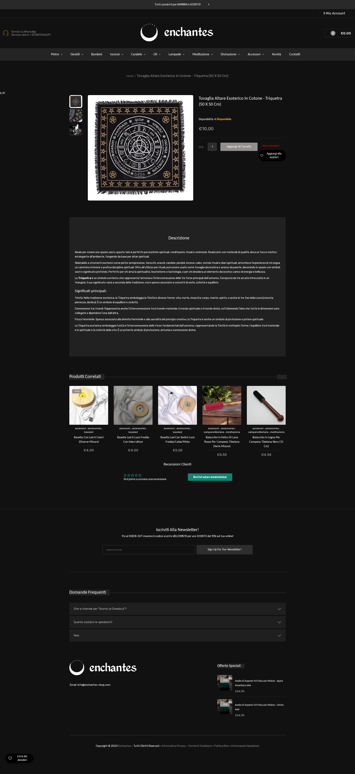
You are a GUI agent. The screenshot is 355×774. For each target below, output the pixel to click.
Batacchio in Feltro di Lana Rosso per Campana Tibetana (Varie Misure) (221, 442)
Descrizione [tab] (178, 238)
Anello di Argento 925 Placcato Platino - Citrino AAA (259, 707)
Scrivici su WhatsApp (23, 32)
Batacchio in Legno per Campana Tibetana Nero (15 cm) (266, 442)
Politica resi (221, 746)
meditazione (233, 432)
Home (130, 76)
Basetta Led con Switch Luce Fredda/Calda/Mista (177, 439)
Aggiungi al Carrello (239, 146)
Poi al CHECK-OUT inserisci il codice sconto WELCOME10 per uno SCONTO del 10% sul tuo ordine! (177, 536)
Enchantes (125, 746)
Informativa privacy (174, 746)
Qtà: (201, 147)
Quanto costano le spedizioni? (93, 622)
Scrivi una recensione (210, 477)
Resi (76, 635)
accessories (95, 428)
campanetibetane (214, 432)
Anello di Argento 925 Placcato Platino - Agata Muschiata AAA (259, 683)
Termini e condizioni (200, 746)
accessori (80, 428)
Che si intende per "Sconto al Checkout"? (100, 608)
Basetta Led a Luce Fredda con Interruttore (133, 439)
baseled (88, 432)
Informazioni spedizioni (245, 746)
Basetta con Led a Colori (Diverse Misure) (89, 439)
